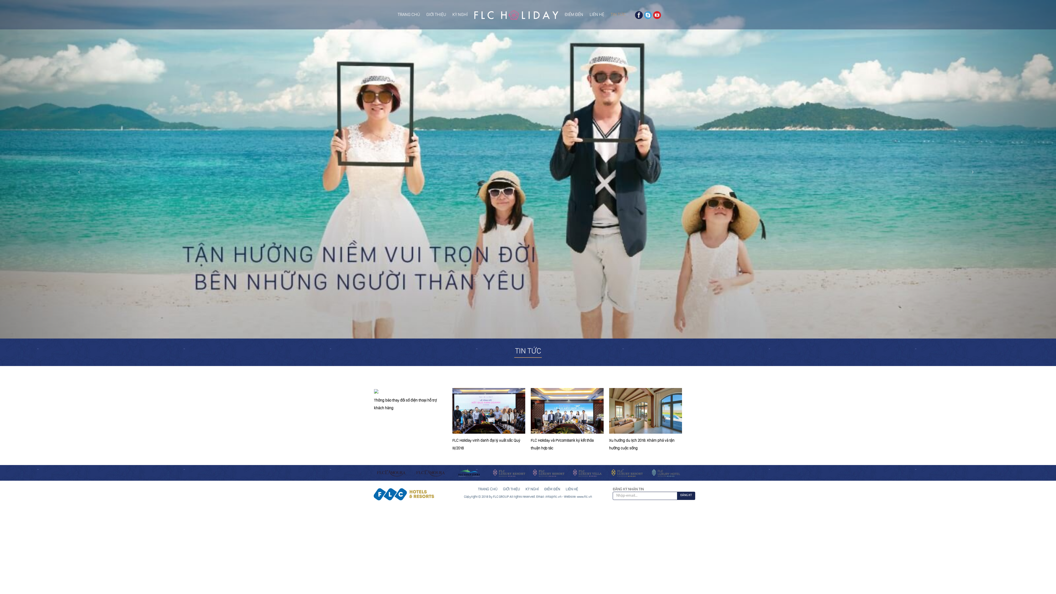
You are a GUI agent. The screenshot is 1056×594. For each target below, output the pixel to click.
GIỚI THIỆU (436, 14)
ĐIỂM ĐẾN (574, 14)
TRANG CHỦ (409, 14)
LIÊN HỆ (597, 14)
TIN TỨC (618, 14)
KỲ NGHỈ (460, 14)
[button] (79, 169)
